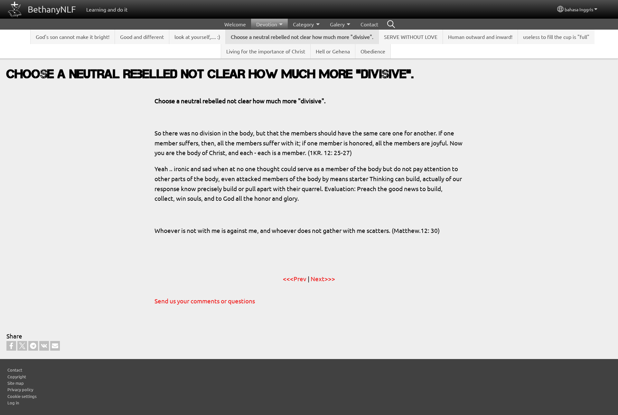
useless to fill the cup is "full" (556, 36)
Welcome (235, 24)
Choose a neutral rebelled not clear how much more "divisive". (302, 36)
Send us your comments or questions (204, 301)
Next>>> (323, 278)
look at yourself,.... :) (197, 36)
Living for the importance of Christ (265, 51)
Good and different (142, 36)
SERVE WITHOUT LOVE (410, 36)
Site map (15, 383)
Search (391, 24)
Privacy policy (20, 389)
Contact (369, 24)
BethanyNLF (52, 9)
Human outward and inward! (480, 36)
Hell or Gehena (333, 51)
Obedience (372, 51)
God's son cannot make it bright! (72, 36)
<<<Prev (294, 278)
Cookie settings (22, 396)
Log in (13, 402)
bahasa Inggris (579, 9)
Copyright (16, 376)
